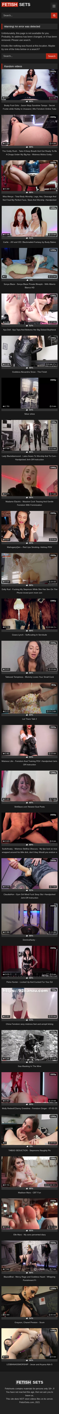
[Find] (54, 15)
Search (51, 56)
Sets (16, 4)
